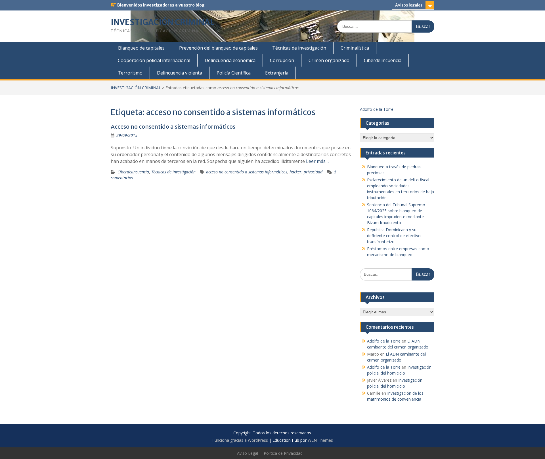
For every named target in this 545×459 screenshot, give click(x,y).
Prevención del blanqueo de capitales (218, 48)
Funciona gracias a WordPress (240, 440)
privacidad (313, 172)
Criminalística (355, 48)
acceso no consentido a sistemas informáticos (246, 172)
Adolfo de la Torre (376, 109)
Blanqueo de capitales (141, 48)
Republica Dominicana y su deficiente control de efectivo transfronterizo (394, 235)
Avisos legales (408, 5)
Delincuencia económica (230, 60)
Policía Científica (234, 73)
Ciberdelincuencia (382, 60)
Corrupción (282, 60)
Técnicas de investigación (299, 48)
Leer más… (317, 161)
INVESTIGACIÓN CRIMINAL (162, 22)
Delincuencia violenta (179, 73)
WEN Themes (320, 440)
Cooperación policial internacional (154, 60)
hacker (295, 172)
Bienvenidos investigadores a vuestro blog (161, 5)
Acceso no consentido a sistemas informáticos (173, 126)
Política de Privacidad (283, 453)
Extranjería (276, 73)
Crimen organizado (329, 60)
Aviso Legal (247, 453)
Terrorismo (130, 73)
